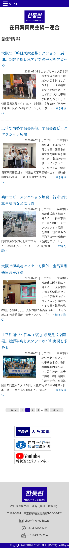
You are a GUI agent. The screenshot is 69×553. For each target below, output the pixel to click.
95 (46, 410)
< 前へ (12, 410)
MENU (13, 4)
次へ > (56, 410)
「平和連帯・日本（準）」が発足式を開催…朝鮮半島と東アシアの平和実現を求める (34, 341)
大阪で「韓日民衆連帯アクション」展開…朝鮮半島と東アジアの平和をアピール (34, 60)
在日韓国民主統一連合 (34, 27)
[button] (6, 4)
